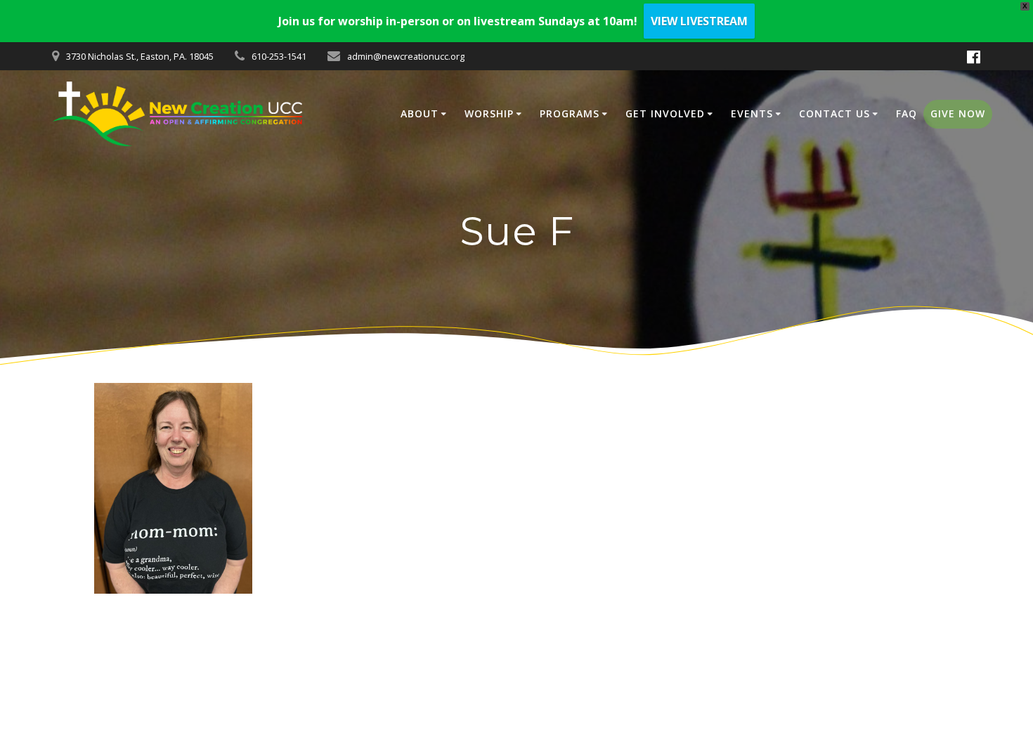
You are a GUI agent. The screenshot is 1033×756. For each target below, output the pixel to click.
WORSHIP (489, 113)
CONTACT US (834, 113)
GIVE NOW (957, 113)
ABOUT (419, 113)
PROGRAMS (569, 113)
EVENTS (752, 113)
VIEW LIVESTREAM (699, 21)
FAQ (906, 113)
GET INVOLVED (665, 113)
